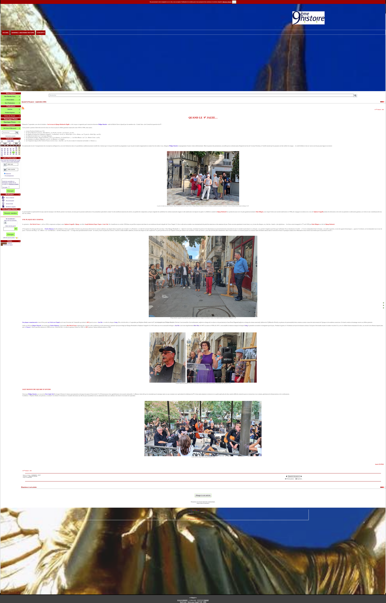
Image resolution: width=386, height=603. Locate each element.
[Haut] (383, 302)
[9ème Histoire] (308, 18)
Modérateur (13, 194)
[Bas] (383, 307)
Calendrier (13, 138)
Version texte (9, 203)
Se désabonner (9, 176)
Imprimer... (300, 479)
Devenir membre (10, 213)
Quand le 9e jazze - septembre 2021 (34, 102)
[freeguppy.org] (182, 600)
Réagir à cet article (203, 495)
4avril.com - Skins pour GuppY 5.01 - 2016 (193, 602)
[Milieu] (383, 305)
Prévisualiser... (290, 479)
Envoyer (10, 191)
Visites (13, 241)
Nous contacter (10, 197)
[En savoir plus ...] (203, 600)
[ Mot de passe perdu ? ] (10, 237)
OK (234, 2)
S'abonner (8, 173)
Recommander (10, 200)
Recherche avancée (10, 136)
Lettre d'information (11, 158)
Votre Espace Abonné (11, 209)
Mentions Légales (11, 206)
